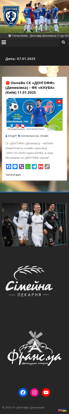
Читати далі (13, 174)
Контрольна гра (30, 135)
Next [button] (63, 225)
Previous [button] (6, 225)
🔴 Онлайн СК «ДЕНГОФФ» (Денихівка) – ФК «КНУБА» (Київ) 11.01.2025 (30, 87)
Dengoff (12, 135)
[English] (60, 410)
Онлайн (44, 135)
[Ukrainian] (64, 410)
